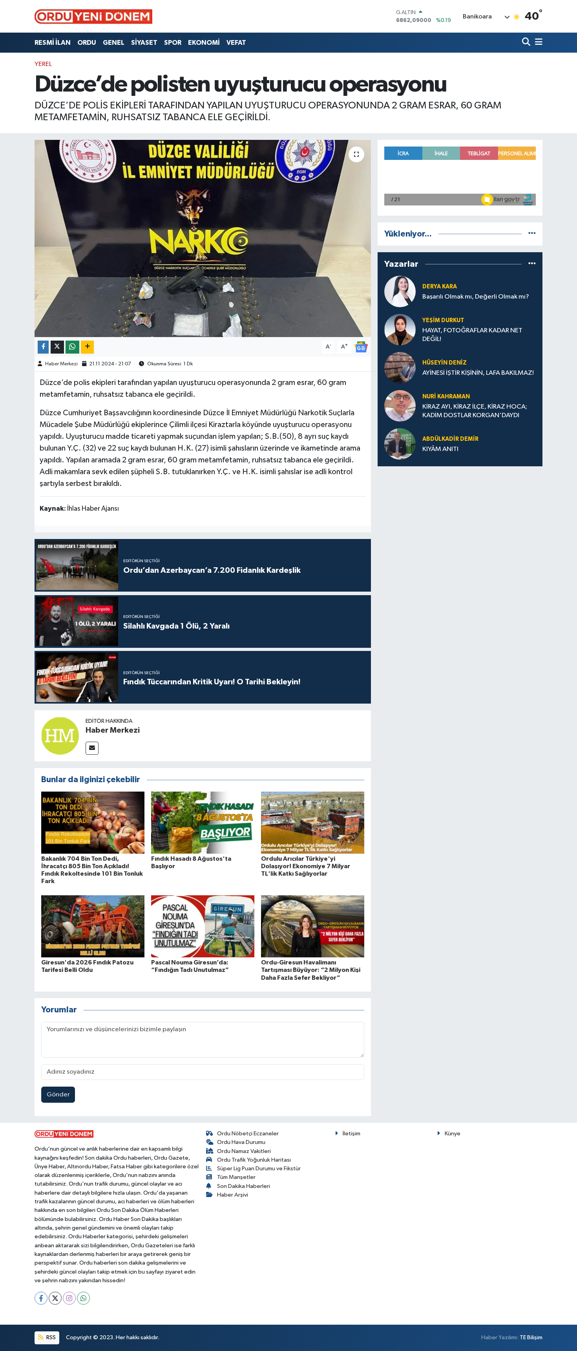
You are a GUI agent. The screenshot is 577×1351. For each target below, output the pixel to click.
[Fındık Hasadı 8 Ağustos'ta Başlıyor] (202, 822)
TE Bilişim (531, 1337)
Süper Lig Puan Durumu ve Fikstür (259, 1168)
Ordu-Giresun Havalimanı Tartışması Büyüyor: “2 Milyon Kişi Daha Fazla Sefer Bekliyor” (310, 970)
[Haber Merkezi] (60, 735)
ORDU (86, 42)
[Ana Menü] (537, 42)
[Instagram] (69, 1298)
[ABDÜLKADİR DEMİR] (400, 443)
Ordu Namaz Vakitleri (244, 1151)
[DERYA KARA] (400, 291)
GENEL (113, 42)
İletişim (351, 1134)
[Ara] (527, 42)
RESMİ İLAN (53, 42)
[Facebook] (41, 1298)
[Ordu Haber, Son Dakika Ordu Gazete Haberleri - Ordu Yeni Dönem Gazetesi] (93, 16)
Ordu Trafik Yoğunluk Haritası (254, 1160)
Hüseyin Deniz (444, 363)
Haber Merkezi (61, 364)
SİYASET (144, 42)
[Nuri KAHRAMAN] (400, 405)
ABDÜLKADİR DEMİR (450, 439)
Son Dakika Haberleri (243, 1186)
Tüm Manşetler (236, 1177)
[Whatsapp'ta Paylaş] (72, 347)
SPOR (172, 42)
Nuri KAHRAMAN (446, 397)
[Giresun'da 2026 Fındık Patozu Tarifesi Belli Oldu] (92, 926)
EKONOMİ (204, 42)
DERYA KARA (439, 287)
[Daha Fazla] (87, 347)
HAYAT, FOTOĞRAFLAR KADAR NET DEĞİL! (472, 334)
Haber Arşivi (232, 1195)
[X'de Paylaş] (57, 347)
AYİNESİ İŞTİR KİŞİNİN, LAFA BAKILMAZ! (478, 373)
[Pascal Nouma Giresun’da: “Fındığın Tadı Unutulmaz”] (202, 926)
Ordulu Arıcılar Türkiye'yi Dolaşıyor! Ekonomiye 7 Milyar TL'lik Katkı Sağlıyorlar (305, 866)
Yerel (43, 64)
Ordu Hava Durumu (241, 1142)
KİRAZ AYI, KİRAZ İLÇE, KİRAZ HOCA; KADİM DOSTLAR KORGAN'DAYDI (474, 410)
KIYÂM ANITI (440, 449)
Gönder (58, 1094)
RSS (50, 1337)
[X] (55, 1298)
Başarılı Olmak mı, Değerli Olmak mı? (475, 296)
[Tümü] (532, 234)
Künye (452, 1134)
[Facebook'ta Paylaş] (43, 347)
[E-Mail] (92, 748)
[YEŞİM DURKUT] (400, 329)
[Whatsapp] (83, 1298)
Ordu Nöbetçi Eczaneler (248, 1134)
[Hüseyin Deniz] (400, 367)
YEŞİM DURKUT (443, 320)
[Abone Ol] (361, 346)
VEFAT (236, 42)
